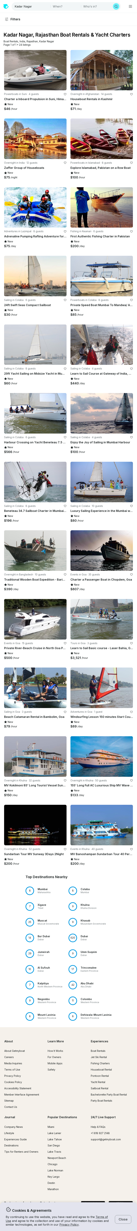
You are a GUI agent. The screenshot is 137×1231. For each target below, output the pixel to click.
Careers (9, 1057)
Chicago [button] (52, 1164)
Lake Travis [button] (54, 1151)
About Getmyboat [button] (14, 1050)
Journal (9, 1117)
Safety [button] (51, 1069)
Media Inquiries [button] (13, 1063)
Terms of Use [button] (12, 1069)
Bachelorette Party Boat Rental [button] (109, 1094)
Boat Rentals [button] (98, 1050)
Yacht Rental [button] (98, 1082)
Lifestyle (9, 1133)
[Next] (62, 70)
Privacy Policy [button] (69, 1224)
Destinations (11, 1145)
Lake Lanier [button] (54, 1133)
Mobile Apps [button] (55, 1063)
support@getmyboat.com (106, 1139)
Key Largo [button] (54, 1176)
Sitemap (9, 1100)
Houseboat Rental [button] (101, 1069)
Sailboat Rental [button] (99, 1088)
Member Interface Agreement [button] (21, 1094)
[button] (11, 41)
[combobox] (31, 6)
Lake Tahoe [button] (55, 1139)
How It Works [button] (55, 1050)
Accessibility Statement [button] (17, 1088)
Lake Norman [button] (55, 1170)
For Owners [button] (54, 1057)
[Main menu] (130, 6)
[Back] (8, 70)
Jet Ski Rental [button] (99, 1057)
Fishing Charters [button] (100, 1063)
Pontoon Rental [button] (100, 1075)
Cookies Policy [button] (13, 1082)
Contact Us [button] (10, 1106)
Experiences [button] (99, 1041)
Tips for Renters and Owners (21, 1151)
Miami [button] (51, 1126)
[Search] (116, 6)
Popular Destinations (62, 1117)
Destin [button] (51, 1182)
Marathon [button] (53, 1189)
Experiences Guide (15, 1139)
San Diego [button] (54, 1145)
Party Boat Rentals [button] (101, 1100)
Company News (13, 1126)
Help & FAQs (98, 1126)
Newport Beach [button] (57, 1157)
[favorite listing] (65, 94)
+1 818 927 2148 (100, 1133)
